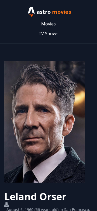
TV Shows (48, 34)
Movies (48, 24)
